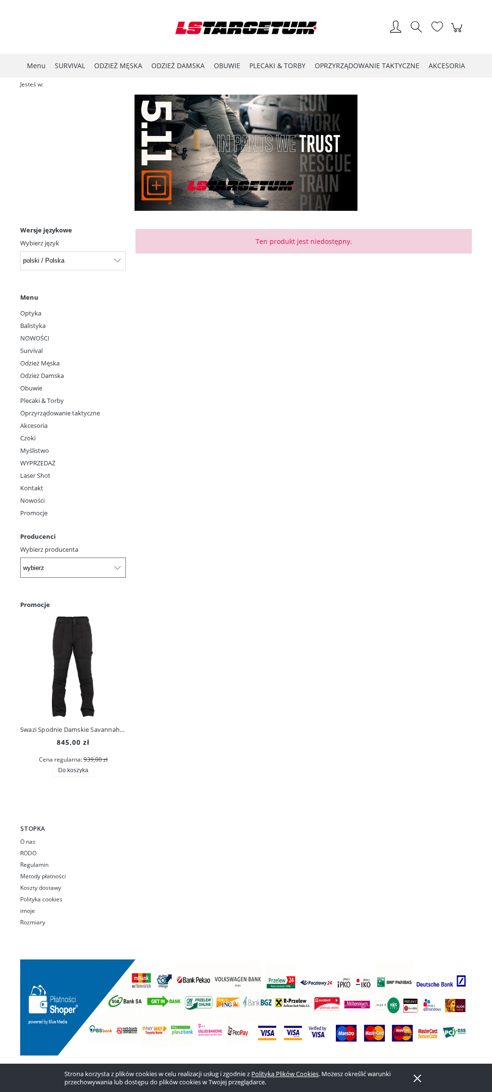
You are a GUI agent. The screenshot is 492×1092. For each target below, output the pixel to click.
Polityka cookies (41, 899)
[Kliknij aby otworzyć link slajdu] (246, 153)
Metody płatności (43, 876)
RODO (28, 853)
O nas (28, 841)
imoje (27, 911)
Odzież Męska (40, 363)
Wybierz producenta (49, 549)
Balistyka (33, 325)
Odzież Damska (42, 375)
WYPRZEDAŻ (37, 463)
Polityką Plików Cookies (285, 1073)
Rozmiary (32, 922)
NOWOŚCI (34, 338)
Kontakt (31, 488)
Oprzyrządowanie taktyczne (60, 413)
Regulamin (34, 865)
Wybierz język (39, 243)
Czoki (28, 438)
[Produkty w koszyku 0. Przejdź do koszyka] (458, 32)
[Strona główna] (246, 27)
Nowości (32, 500)
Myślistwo (34, 450)
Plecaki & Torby (42, 400)
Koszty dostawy (40, 888)
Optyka (30, 313)
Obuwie (31, 388)
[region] (246, 153)
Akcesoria (34, 425)
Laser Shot (35, 475)
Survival (31, 350)
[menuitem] (36, 65)
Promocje (34, 513)
